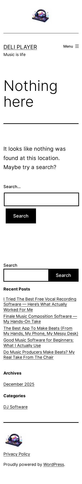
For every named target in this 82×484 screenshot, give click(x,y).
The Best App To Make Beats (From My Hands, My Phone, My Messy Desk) (40, 331)
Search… (12, 186)
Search (10, 265)
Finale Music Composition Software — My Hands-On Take (40, 319)
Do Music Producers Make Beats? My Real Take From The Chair (39, 355)
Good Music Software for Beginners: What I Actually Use (38, 343)
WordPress (53, 464)
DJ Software (15, 406)
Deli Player (20, 47)
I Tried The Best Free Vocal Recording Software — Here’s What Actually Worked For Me (39, 304)
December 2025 (18, 384)
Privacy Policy (16, 454)
